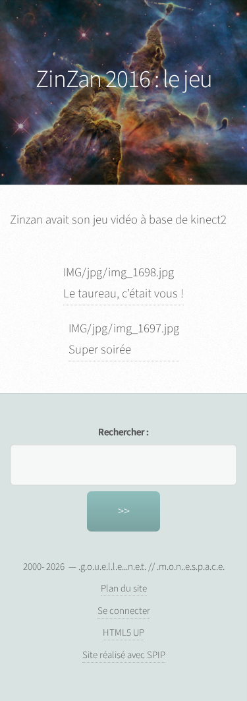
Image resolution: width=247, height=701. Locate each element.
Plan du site (124, 588)
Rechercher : (123, 432)
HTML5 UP (123, 633)
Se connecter (123, 611)
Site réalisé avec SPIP (123, 655)
